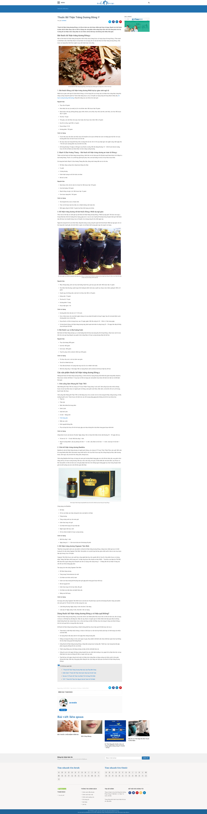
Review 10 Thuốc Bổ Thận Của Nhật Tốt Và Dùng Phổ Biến (79, 676)
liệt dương (71, 98)
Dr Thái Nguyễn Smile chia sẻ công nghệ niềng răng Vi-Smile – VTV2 (115, 745)
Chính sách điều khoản (88, 792)
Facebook (113, 21)
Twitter (110, 21)
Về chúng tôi (85, 799)
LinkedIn (117, 21)
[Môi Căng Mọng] (91, 727)
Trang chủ (59, 8)
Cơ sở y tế (61, 795)
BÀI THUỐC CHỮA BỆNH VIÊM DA (68, 734)
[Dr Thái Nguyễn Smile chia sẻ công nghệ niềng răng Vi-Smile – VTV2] (115, 730)
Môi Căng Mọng (86, 736)
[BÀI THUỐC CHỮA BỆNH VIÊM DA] (68, 726)
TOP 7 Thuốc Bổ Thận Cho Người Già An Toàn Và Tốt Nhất (79, 679)
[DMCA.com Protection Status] (61, 788)
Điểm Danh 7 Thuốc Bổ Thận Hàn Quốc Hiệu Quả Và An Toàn (79, 673)
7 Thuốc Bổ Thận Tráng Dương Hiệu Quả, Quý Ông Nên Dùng (79, 670)
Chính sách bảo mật (87, 794)
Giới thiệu (84, 802)
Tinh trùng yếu (64, 418)
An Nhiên (64, 20)
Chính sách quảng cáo (88, 797)
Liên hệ (84, 804)
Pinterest (120, 21)
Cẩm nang (65, 8)
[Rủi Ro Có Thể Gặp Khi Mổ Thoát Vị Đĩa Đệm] (139, 728)
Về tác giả (63, 709)
